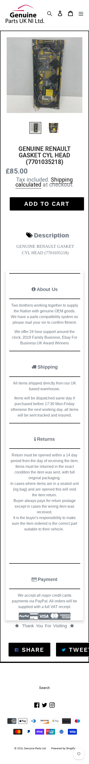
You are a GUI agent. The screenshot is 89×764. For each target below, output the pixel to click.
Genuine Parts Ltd (35, 748)
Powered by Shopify (63, 748)
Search (44, 688)
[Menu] (81, 13)
